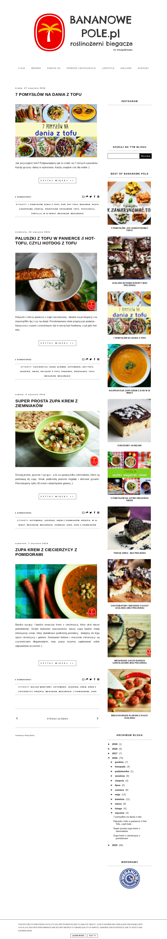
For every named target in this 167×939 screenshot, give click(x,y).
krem (83, 687)
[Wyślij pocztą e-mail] (83, 196)
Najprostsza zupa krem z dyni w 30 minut (129, 391)
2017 (115, 753)
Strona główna (57, 719)
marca (118, 803)
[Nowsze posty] (17, 718)
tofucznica (88, 209)
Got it (92, 936)
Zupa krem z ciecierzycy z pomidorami (126, 837)
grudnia (119, 762)
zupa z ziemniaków (85, 525)
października (122, 771)
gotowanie (74, 367)
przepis (86, 520)
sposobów (66, 209)
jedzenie (25, 371)
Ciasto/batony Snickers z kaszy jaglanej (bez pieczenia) (130, 607)
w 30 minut (49, 213)
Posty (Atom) (29, 735)
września (120, 776)
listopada (120, 766)
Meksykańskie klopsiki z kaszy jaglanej (129, 716)
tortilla (36, 213)
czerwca (120, 790)
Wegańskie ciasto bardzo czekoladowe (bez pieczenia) (130, 662)
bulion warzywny (41, 687)
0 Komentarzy (23, 197)
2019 (115, 744)
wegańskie (77, 213)
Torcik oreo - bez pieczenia (130, 553)
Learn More (78, 936)
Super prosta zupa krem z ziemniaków (126, 829)
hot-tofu (88, 367)
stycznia (120, 813)
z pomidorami (81, 691)
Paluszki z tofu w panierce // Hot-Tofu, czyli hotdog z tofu (55, 240)
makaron (85, 204)
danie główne (57, 367)
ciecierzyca (40, 367)
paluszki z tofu (50, 371)
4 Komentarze (23, 513)
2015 (115, 845)
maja (118, 794)
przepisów (51, 209)
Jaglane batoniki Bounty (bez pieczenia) (129, 284)
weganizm (63, 213)
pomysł (39, 209)
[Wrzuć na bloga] (87, 196)
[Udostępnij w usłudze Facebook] (94, 196)
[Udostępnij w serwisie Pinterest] (98, 196)
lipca (118, 785)
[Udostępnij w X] (90, 196)
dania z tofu (52, 204)
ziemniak (60, 525)
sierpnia (120, 780)
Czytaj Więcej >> (57, 180)
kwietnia (120, 799)
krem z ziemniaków (68, 520)
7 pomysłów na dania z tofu (48, 94)
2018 (115, 749)
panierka (66, 371)
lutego (119, 808)
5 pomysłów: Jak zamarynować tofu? (129, 229)
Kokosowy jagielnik (130, 445)
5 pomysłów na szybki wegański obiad (130, 499)
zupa (69, 525)
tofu (76, 209)
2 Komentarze (23, 359)
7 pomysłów (35, 204)
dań (63, 204)
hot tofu (72, 204)
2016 (115, 758)
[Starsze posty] (97, 718)
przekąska (80, 371)
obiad (35, 371)
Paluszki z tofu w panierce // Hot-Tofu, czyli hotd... (130, 822)
